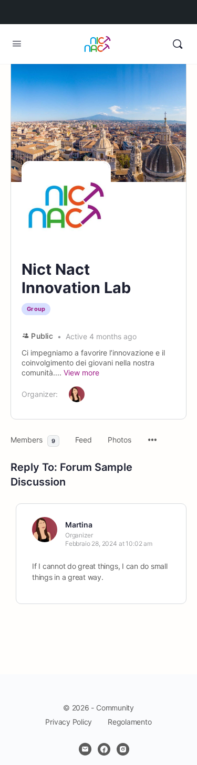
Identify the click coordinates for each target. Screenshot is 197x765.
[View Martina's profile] (44, 529)
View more (81, 372)
